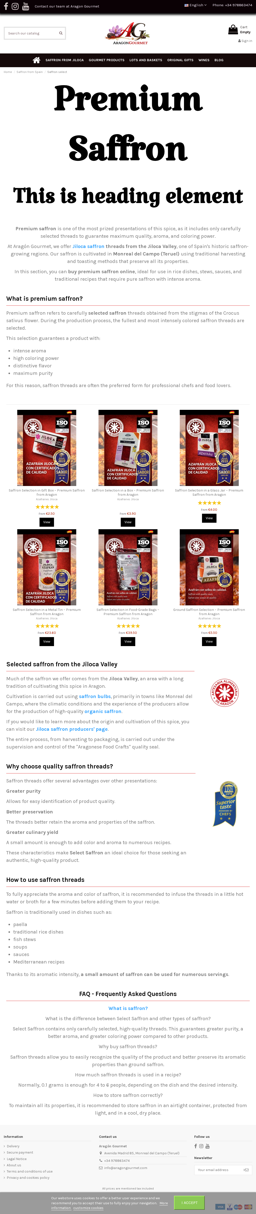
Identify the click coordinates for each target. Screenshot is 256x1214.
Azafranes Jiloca (47, 499)
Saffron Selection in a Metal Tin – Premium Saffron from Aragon (47, 612)
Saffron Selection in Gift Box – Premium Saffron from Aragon (47, 492)
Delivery (13, 1146)
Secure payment (20, 1152)
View (46, 522)
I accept (190, 1202)
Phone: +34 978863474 (232, 5)
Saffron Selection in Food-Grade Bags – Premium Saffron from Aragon (127, 612)
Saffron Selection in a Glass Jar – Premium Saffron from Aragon (209, 492)
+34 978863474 (117, 1161)
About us (14, 1165)
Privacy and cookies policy (28, 1178)
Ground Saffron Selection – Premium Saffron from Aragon (209, 612)
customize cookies (88, 1208)
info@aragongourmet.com (125, 1168)
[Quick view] (46, 484)
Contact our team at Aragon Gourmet (67, 6)
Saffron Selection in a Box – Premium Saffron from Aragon (128, 492)
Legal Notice (16, 1159)
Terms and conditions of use (29, 1171)
